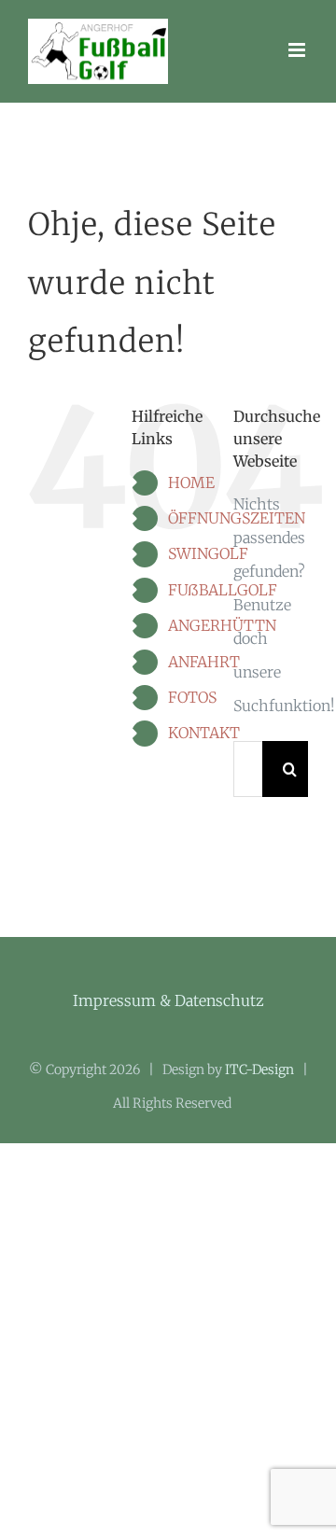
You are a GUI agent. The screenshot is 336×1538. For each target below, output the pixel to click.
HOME (191, 482)
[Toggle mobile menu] (298, 50)
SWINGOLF (208, 553)
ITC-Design (259, 1069)
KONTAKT (204, 732)
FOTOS (192, 697)
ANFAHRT (204, 661)
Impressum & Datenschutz (168, 1000)
